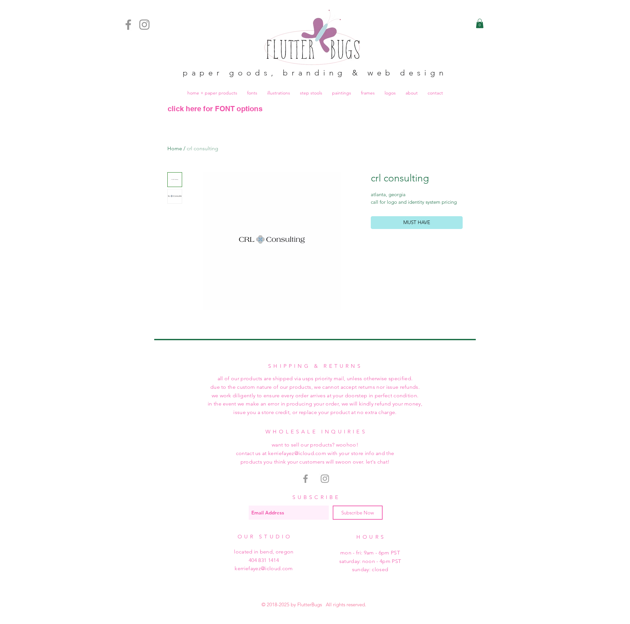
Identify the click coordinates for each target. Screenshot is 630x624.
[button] (480, 23)
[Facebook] (128, 24)
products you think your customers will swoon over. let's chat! (315, 462)
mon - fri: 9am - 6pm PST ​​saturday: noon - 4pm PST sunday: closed (370, 561)
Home (174, 148)
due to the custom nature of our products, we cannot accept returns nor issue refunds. (315, 387)
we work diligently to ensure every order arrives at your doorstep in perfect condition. (315, 395)
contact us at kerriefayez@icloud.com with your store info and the (315, 453)
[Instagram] (144, 24)
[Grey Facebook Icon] (305, 478)
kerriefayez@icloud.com (264, 568)
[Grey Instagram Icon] (324, 478)
